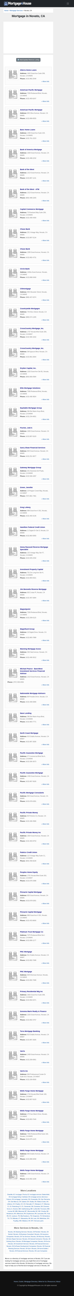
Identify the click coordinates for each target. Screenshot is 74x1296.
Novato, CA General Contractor (32, 1239)
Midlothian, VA (44, 1218)
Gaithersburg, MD (27, 1209)
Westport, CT (39, 1204)
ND (39, 1211)
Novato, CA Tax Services (22, 1236)
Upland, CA (25, 1202)
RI (10, 1216)
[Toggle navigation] (68, 3)
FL (22, 1206)
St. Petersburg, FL (15, 1206)
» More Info (45, 81)
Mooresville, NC (32, 1211)
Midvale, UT (16, 1218)
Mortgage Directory (30, 1281)
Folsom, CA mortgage (13, 1199)
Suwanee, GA (38, 1206)
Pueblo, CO (19, 1204)
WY (32, 1221)
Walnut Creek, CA (42, 1202)
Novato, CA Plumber (34, 1232)
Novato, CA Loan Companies (38, 1251)
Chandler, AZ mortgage (14, 1194)
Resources (51, 1281)
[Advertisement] (28, 37)
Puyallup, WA (17, 1221)
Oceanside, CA (35, 1199)
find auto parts (38, 1221)
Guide (21, 1281)
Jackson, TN (16, 1216)
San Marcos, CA (16, 1202)
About (58, 1281)
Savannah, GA (28, 1206)
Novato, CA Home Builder (40, 1248)
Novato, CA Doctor (44, 1241)
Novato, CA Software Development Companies (21, 1246)
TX (11, 1218)
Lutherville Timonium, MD (41, 1209)
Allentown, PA (21, 1213)
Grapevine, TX (37, 1216)
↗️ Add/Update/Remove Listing (28, 60)
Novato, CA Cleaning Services (17, 1232)
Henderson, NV (11, 1213)
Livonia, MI (11, 1211)
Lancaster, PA (41, 1213)
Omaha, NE (44, 1211)
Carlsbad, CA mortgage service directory (34, 1197)
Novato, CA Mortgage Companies (26, 1241)
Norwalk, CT (30, 1204)
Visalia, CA (33, 1202)
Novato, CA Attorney (37, 1236)
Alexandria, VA (25, 1218)
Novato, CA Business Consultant (24, 1234)
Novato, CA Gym (25, 1248)
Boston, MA (17, 1209)
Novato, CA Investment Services (18, 1244)
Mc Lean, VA (35, 1218)
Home (6, 10)
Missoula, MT (22, 1211)
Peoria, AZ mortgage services (32, 1194)
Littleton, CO (11, 1204)
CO (24, 1204)
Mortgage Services (16, 10)
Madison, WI (26, 1221)
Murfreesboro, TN (26, 1216)
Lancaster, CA (25, 1199)
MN (16, 1211)
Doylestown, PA (31, 1213)
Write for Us (43, 1281)
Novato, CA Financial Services (39, 1244)
